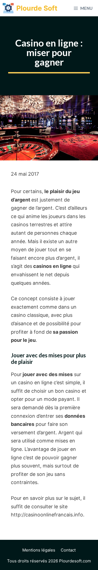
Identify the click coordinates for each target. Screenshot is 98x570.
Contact (68, 550)
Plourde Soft (36, 8)
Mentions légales (38, 550)
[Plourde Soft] (8, 8)
